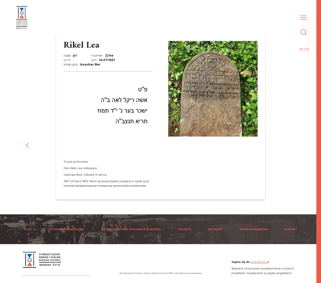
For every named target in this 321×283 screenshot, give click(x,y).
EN (307, 49)
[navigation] (319, 141)
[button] (302, 15)
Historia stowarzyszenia (66, 229)
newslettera (259, 262)
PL (301, 49)
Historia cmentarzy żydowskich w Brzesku (131, 229)
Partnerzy (215, 229)
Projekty (184, 229)
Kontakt (291, 229)
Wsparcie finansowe (253, 229)
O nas (28, 229)
